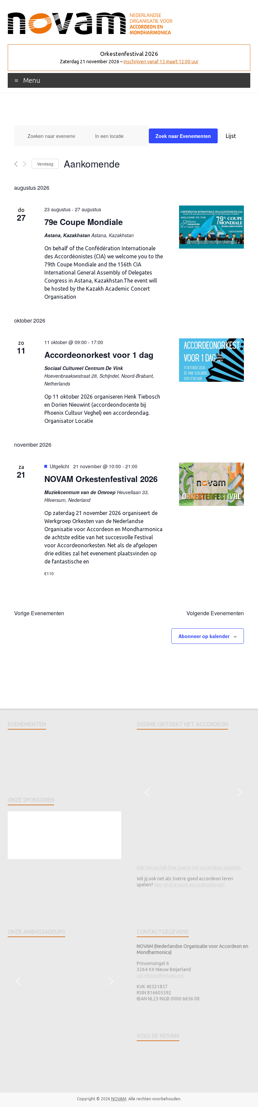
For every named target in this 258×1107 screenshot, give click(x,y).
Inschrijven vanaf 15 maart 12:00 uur (161, 61)
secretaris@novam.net (160, 975)
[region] (64, 761)
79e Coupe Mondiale (83, 221)
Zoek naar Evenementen (183, 136)
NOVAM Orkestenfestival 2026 (101, 478)
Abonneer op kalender (203, 636)
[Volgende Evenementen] (25, 164)
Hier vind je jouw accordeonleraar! (189, 884)
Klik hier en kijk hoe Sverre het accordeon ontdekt (188, 867)
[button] (147, 792)
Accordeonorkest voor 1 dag (99, 354)
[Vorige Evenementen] (16, 164)
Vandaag (45, 164)
